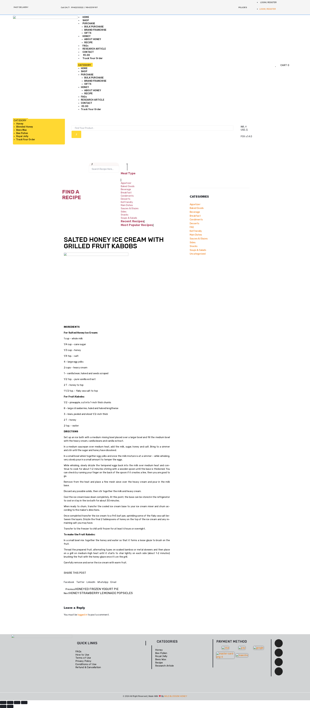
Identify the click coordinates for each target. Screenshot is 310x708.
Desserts (194, 223)
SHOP (86, 20)
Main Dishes (196, 234)
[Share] (17, 702)
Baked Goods (197, 208)
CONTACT (88, 52)
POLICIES (242, 7)
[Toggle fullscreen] (10, 702)
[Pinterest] (279, 671)
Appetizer (195, 204)
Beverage (195, 212)
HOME (86, 17)
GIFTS (87, 33)
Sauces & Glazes (199, 238)
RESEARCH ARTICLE (94, 48)
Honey (19, 123)
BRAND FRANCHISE (95, 30)
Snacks (193, 246)
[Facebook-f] (279, 643)
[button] (155, 65)
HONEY (87, 36)
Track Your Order (93, 58)
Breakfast (195, 216)
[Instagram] (279, 662)
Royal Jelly (22, 136)
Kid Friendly (196, 231)
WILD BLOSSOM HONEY (175, 696)
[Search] (76, 134)
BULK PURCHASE (94, 26)
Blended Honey (24, 126)
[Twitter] (279, 653)
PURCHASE (89, 23)
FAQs (85, 45)
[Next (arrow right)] (10, 706)
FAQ (192, 227)
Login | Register (268, 2)
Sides (193, 242)
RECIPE (88, 42)
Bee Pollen (22, 133)
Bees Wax (21, 130)
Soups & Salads (198, 250)
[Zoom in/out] (3, 702)
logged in (82, 614)
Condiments (196, 219)
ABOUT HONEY (92, 39)
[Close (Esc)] (24, 702)
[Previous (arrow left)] (3, 706)
